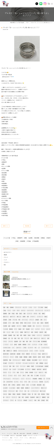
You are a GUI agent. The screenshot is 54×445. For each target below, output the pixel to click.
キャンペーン (38, 326)
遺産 (18, 335)
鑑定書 (19, 344)
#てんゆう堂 (7, 238)
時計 (5, 264)
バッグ (5, 260)
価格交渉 (28, 353)
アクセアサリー (11, 363)
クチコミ (5, 341)
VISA (25, 391)
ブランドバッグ (18, 307)
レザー (13, 347)
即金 (35, 400)
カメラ (19, 375)
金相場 (24, 316)
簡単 (9, 384)
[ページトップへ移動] (51, 427)
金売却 (39, 357)
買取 (7, 307)
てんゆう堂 (5, 329)
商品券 (20, 329)
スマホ (17, 366)
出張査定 (37, 319)
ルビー (32, 329)
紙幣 (48, 338)
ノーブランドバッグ (34, 391)
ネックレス (20, 400)
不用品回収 (24, 394)
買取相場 (24, 344)
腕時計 (43, 313)
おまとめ (5, 394)
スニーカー (45, 360)
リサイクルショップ (16, 360)
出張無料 (27, 397)
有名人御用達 (34, 360)
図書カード (38, 397)
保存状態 (41, 381)
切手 (23, 329)
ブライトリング (11, 391)
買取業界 (23, 360)
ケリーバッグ (22, 366)
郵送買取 (29, 326)
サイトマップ (18, 440)
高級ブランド (27, 332)
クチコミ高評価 (21, 369)
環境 (17, 313)
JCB (4, 381)
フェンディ (47, 381)
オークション (33, 353)
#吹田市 (48, 238)
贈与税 (43, 357)
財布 (34, 326)
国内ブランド (5, 316)
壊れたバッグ (43, 388)
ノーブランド (5, 344)
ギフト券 (48, 378)
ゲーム (9, 372)
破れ (38, 322)
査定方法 (44, 369)
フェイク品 (42, 350)
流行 (4, 332)
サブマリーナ (5, 357)
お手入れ (35, 313)
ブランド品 (15, 319)
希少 (35, 347)
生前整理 (5, 335)
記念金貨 (5, 319)
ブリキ (14, 372)
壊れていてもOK (27, 322)
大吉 (10, 369)
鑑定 (15, 338)
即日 (47, 400)
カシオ (14, 310)
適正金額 (16, 341)
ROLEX (23, 353)
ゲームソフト (42, 375)
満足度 (18, 388)
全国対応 (18, 384)
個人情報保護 (43, 341)
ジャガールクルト (30, 310)
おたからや (5, 369)
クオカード (8, 397)
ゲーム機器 (36, 375)
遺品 (14, 335)
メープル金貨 (32, 384)
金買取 (28, 366)
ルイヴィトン (39, 335)
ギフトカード (14, 397)
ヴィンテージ (47, 310)
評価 (31, 338)
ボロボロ (5, 391)
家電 (10, 366)
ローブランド (27, 369)
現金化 (20, 313)
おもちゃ (5, 372)
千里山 (4, 310)
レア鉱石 (24, 347)
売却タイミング (37, 338)
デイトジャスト (46, 326)
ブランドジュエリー (7, 378)
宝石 (39, 313)
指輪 (24, 313)
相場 (13, 332)
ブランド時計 (40, 307)
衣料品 (29, 394)
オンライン (19, 326)
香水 (44, 384)
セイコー (9, 310)
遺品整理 (10, 335)
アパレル (22, 372)
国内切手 (41, 332)
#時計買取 (36, 238)
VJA (28, 391)
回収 (35, 394)
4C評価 (16, 357)
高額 (39, 400)
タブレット (32, 319)
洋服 (13, 366)
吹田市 (32, 366)
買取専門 (46, 322)
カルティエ (23, 310)
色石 (22, 338)
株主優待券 (32, 397)
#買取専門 (19, 238)
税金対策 (34, 357)
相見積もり (27, 388)
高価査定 (33, 369)
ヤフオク (36, 350)
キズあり (45, 344)
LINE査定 (43, 400)
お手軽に (13, 384)
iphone (46, 363)
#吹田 (16, 241)
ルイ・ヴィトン (35, 381)
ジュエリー (31, 400)
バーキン (17, 332)
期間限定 (44, 397)
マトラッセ (5, 366)
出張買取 (46, 366)
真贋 (23, 341)
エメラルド (37, 329)
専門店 (21, 322)
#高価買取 (22, 241)
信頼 (9, 313)
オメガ (18, 310)
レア (39, 347)
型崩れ (42, 322)
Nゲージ (4, 375)
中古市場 (5, 326)
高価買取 (12, 307)
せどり (15, 375)
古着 (18, 372)
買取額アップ (9, 350)
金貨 (32, 332)
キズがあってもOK (6, 347)
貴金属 (5, 254)
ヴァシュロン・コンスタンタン (29, 363)
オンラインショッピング (23, 350)
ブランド (6, 257)
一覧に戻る (27, 226)
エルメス (48, 329)
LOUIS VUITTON (9, 381)
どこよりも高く (12, 388)
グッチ (35, 307)
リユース (22, 378)
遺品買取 (18, 394)
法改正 (29, 335)
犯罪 (30, 341)
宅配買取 (24, 326)
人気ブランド (18, 347)
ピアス (15, 329)
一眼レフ (24, 375)
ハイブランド (34, 344)
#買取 (25, 238)
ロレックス (25, 307)
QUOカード (41, 372)
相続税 (25, 335)
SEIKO (27, 384)
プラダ (29, 344)
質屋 (10, 360)
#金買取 (30, 238)
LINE (29, 381)
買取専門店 (5, 360)
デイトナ (12, 357)
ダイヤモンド (5, 400)
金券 (37, 363)
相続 (21, 335)
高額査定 (5, 338)
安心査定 (5, 363)
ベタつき (34, 322)
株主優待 (28, 329)
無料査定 (25, 400)
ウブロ (25, 381)
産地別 (15, 344)
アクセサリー (7, 262)
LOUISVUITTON (46, 335)
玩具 (46, 372)
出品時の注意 (12, 353)
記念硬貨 (5, 322)
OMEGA (23, 384)
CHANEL (33, 335)
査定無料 (13, 326)
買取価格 (25, 357)
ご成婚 (9, 319)
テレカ (36, 372)
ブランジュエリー (16, 378)
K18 (9, 338)
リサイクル (10, 341)
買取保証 (11, 329)
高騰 (4, 350)
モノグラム (16, 381)
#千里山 (13, 238)
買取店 (17, 322)
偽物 (27, 341)
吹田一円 (5, 384)
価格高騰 (28, 360)
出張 (48, 397)
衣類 (39, 394)
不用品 (13, 313)
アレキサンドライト (45, 347)
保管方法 (15, 350)
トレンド (8, 332)
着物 (45, 332)
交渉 (20, 341)
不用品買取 (35, 378)
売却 (19, 338)
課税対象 (48, 357)
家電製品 (40, 378)
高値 (28, 316)
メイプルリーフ (40, 316)
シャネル (30, 307)
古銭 (41, 319)
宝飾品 (14, 394)
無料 (17, 391)
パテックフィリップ (39, 310)
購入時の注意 (5, 353)
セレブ (40, 360)
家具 (23, 397)
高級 (19, 397)
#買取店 (43, 238)
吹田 (4, 307)
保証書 (21, 357)
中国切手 (36, 332)
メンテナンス (29, 313)
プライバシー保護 (36, 341)
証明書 (30, 357)
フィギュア (10, 375)
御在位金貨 (39, 384)
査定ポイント (44, 353)
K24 (12, 338)
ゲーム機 (40, 344)
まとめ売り (5, 388)
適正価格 (18, 353)
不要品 (47, 394)
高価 (13, 322)
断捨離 (22, 388)
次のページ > (48, 226)
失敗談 (26, 372)
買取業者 (5, 313)
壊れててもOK (42, 391)
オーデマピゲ (18, 363)
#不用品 (29, 241)
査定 (9, 326)
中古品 (39, 353)
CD (44, 378)
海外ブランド (12, 316)
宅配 (32, 375)
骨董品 (9, 394)
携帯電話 (41, 363)
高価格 (21, 332)
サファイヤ (27, 338)
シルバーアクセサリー (35, 388)
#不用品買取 (35, 241)
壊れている (19, 316)
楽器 (28, 375)
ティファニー (28, 378)
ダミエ (21, 381)
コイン (45, 319)
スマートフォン (25, 319)
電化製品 (43, 394)
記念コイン (43, 338)
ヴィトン (43, 329)
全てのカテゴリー (8, 252)
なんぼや (14, 369)
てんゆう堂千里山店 (39, 366)
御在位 (46, 316)
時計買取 (31, 372)
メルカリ (31, 350)
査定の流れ (39, 369)
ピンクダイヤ (30, 347)
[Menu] (51, 3)
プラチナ (12, 400)
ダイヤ (9, 322)
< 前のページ (5, 226)
